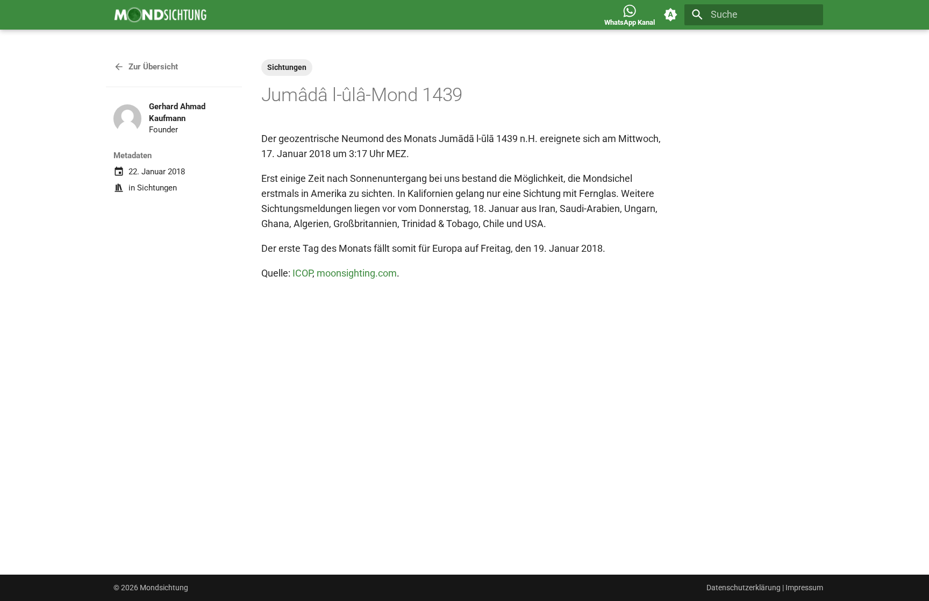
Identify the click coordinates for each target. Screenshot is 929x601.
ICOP (302, 273)
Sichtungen (157, 188)
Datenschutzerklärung (743, 587)
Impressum (804, 587)
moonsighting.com (357, 273)
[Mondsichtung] (160, 14)
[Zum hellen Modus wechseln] (670, 14)
